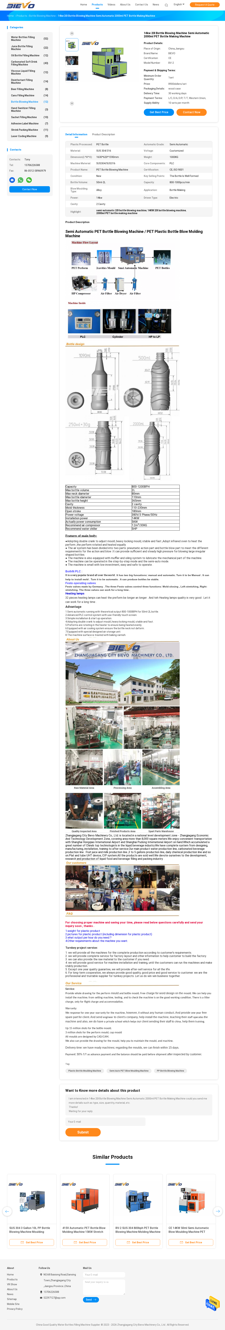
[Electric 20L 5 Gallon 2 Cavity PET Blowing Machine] (191, 1198)
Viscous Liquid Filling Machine (29, 72)
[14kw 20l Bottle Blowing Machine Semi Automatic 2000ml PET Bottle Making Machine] (109, 61)
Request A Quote (204, 4)
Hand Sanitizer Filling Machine (29, 109)
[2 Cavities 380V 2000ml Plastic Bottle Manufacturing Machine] (85, 1198)
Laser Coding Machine (29, 136)
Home (10, 1274)
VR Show (12, 1284)
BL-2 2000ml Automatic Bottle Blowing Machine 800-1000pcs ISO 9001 (31, 1231)
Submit (83, 1132)
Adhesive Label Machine (29, 123)
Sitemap (12, 1299)
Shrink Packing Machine (29, 129)
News (10, 1294)
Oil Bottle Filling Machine (29, 55)
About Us (12, 1289)
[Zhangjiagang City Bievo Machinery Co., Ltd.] (20, 5)
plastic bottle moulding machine (84, 1071)
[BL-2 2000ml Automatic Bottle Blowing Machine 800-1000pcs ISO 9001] (31, 1198)
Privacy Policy (14, 1309)
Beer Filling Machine (29, 89)
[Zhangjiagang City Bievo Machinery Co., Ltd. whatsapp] (20, 180)
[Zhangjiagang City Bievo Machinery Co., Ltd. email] (12, 180)
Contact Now (29, 189)
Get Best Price (159, 112)
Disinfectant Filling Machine (29, 81)
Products (12, 1279)
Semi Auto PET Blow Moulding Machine (129, 1071)
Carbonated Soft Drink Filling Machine (29, 63)
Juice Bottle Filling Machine (29, 48)
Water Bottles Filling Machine (29, 38)
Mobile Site (13, 1304)
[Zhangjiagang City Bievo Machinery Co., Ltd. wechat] (29, 180)
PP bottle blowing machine (170, 1071)
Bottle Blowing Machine (29, 101)
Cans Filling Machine (29, 95)
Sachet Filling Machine (29, 117)
